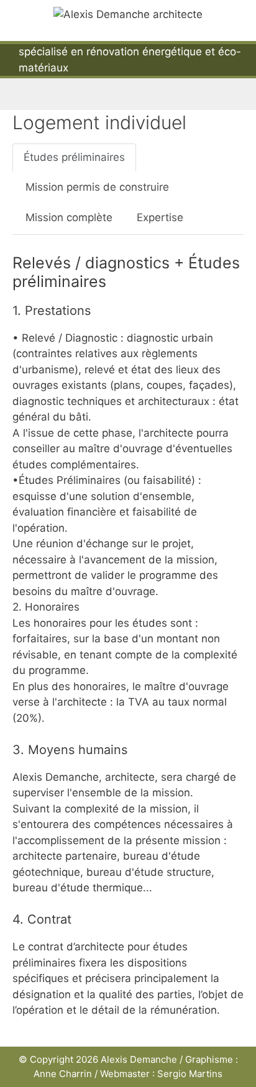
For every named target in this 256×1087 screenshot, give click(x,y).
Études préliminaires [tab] (74, 157)
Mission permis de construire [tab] (97, 187)
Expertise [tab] (160, 217)
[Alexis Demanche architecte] (128, 13)
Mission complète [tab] (68, 217)
